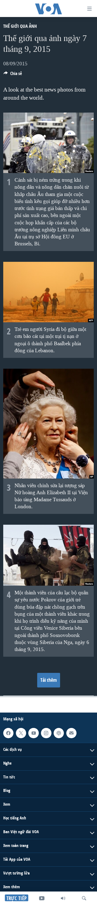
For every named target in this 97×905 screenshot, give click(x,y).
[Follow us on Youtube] (33, 733)
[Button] (13, 75)
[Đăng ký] (71, 733)
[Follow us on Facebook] (8, 733)
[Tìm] (84, 898)
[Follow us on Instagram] (46, 733)
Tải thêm (48, 680)
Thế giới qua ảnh (20, 26)
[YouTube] (41, 898)
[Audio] (63, 898)
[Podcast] (59, 733)
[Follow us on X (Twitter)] (21, 733)
